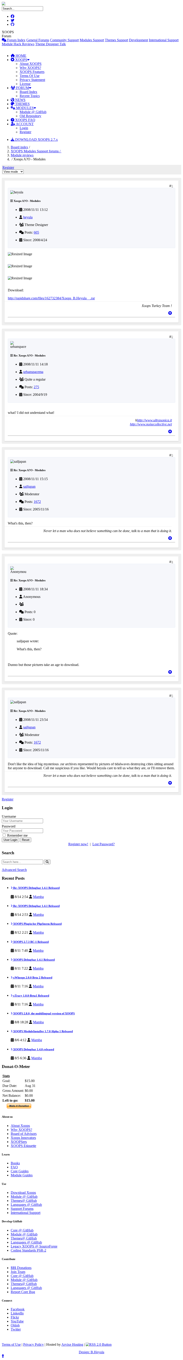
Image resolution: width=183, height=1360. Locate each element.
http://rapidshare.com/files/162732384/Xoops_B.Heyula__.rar (51, 298)
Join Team (18, 1272)
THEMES (22, 104)
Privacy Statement (32, 80)
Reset (25, 840)
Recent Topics (30, 96)
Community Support (64, 40)
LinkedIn (17, 1313)
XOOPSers (19, 1142)
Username (9, 816)
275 (36, 387)
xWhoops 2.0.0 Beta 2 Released (32, 977)
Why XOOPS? (30, 68)
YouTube (17, 1321)
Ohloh (15, 1325)
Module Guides (22, 1175)
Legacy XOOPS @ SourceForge (34, 1246)
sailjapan (29, 486)
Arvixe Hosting (72, 1344)
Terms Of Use (30, 76)
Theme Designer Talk (50, 44)
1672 (37, 502)
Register (25, 132)
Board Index (28, 92)
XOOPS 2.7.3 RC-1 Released (30, 941)
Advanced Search (14, 870)
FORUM (22, 88)
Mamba (38, 897)
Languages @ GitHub (26, 1205)
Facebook (18, 1309)
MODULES (24, 108)
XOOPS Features (32, 72)
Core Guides (20, 1171)
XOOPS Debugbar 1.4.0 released (33, 1049)
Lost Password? (103, 844)
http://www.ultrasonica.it (154, 420)
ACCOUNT (24, 124)
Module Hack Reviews (18, 44)
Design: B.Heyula (91, 1352)
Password (8, 826)
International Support (164, 40)
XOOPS (20, 60)
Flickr (15, 1317)
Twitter (16, 1329)
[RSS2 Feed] (99, 1344)
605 (36, 232)
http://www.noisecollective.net (151, 424)
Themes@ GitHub (24, 1200)
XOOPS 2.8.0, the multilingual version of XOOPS (43, 1013)
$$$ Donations (21, 1268)
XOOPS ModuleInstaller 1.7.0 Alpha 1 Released (42, 1031)
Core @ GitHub (22, 1230)
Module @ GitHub (33, 112)
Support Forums (22, 1209)
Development (138, 40)
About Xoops (20, 1126)
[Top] (170, 313)
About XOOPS (31, 64)
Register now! (78, 844)
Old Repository (30, 116)
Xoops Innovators (23, 1138)
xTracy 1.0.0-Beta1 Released (30, 995)
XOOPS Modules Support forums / (36, 151)
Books (15, 1163)
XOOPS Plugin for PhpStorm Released (37, 923)
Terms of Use (11, 1344)
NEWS (19, 100)
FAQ (14, 1167)
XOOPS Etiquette (23, 1146)
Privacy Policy (33, 1344)
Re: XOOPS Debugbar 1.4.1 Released (36, 887)
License (25, 84)
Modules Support (92, 40)
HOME (20, 56)
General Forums (37, 40)
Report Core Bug (23, 1292)
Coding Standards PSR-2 (28, 1250)
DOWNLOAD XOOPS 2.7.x (36, 139)
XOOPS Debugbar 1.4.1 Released (33, 959)
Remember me (17, 835)
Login (24, 128)
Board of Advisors (24, 1134)
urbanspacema (33, 372)
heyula (28, 217)
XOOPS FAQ (24, 120)
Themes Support (116, 40)
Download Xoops (23, 1192)
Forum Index (15, 40)
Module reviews (22, 155)
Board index (19, 147)
